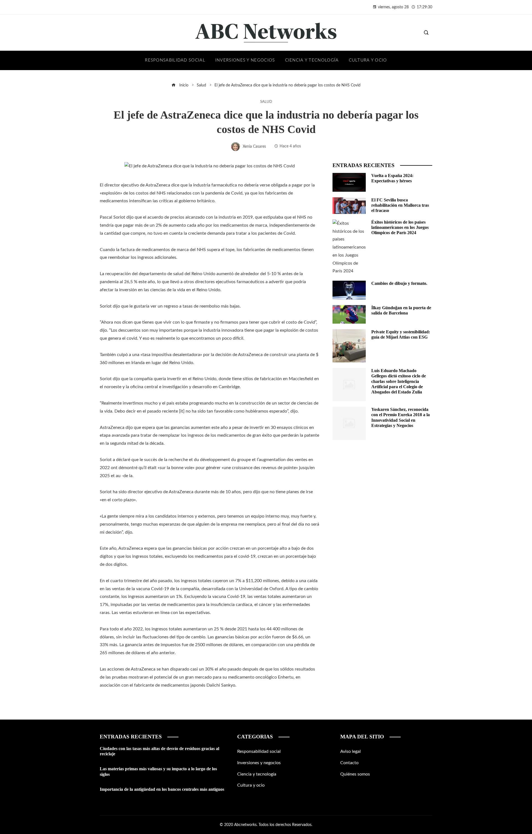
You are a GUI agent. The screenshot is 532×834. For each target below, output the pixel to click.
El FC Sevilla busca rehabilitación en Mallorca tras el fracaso (400, 205)
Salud (266, 101)
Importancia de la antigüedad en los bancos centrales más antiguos (162, 789)
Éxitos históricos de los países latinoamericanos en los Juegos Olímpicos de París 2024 (400, 227)
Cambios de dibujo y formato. (399, 283)
